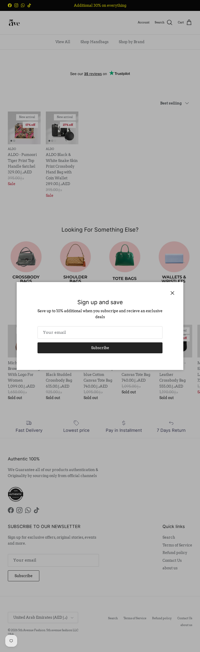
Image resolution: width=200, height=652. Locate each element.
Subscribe (100, 348)
